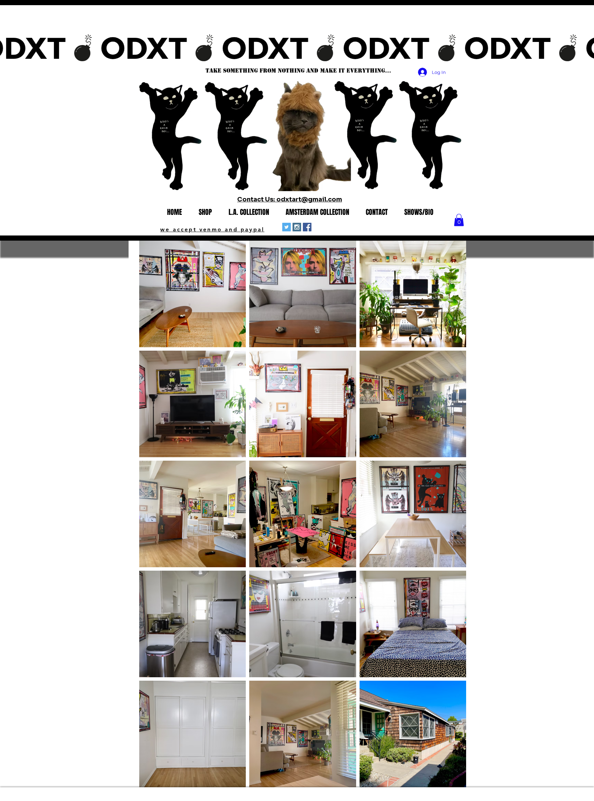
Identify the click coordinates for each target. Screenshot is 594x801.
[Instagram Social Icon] (297, 227)
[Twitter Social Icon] (286, 227)
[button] (459, 220)
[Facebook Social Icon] (307, 227)
